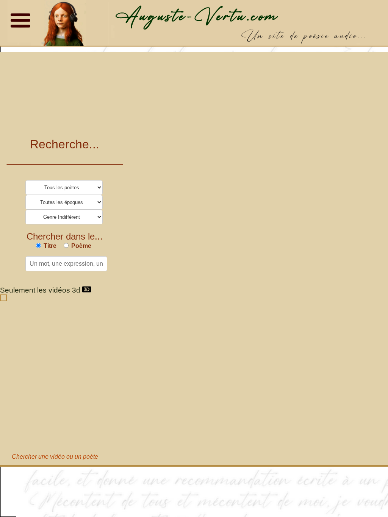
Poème (81, 246)
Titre (50, 246)
